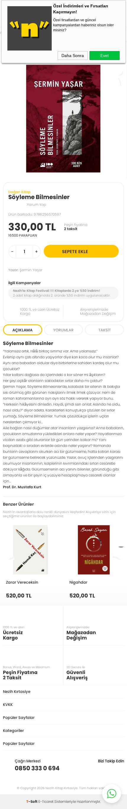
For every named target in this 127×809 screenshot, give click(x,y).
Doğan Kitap (19, 191)
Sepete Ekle (75, 251)
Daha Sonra (72, 55)
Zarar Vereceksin (22, 582)
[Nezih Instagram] (101, 768)
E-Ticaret (45, 801)
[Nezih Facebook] (119, 768)
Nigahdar (78, 582)
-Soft (32, 801)
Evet (104, 55)
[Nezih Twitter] (110, 768)
